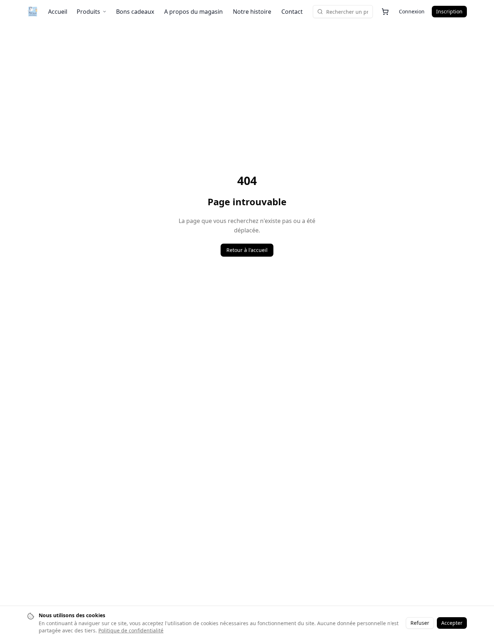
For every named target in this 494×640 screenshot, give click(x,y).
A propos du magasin (193, 12)
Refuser (419, 622)
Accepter (452, 622)
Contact (292, 12)
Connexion (412, 11)
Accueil (57, 12)
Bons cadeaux (135, 12)
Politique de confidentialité (130, 630)
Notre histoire (252, 12)
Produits (88, 12)
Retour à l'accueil (247, 250)
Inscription (449, 11)
